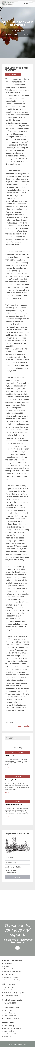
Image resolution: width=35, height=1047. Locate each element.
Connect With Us (8, 1023)
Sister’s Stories (9, 974)
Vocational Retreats (10, 990)
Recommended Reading (12, 980)
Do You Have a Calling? (11, 977)
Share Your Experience (11, 1018)
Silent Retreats (9, 987)
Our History (8, 963)
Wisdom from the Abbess (12, 972)
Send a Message (9, 1026)
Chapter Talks (17, 30)
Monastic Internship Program (14, 993)
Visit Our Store (9, 1010)
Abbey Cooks (12, 35)
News (26, 35)
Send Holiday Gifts (10, 1016)
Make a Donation (9, 1013)
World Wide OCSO (10, 1003)
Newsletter (7, 1037)
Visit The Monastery (9, 984)
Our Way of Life (9, 969)
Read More (7, 767)
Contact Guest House (11, 995)
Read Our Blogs (9, 1031)
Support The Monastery (10, 1007)
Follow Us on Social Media (12, 1028)
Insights (27, 726)
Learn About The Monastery (12, 960)
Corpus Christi (9, 755)
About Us (7, 966)
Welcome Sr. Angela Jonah (13, 804)
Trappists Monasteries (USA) (12, 1000)
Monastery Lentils (11, 780)
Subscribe (17, 877)
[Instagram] (17, 948)
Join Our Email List (10, 1034)
